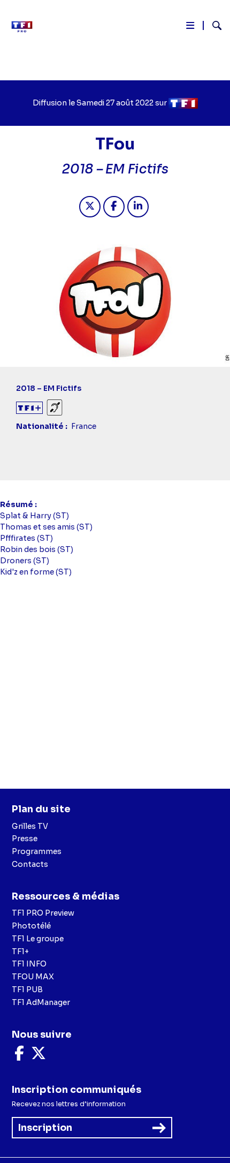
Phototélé (31, 926)
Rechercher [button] (213, 25)
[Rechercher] (213, 27)
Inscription (45, 1128)
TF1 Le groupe (38, 938)
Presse (24, 838)
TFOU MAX (33, 976)
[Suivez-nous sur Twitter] (38, 1056)
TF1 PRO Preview (43, 913)
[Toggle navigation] (190, 27)
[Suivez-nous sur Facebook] (19, 1056)
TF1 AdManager (41, 1002)
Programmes (37, 851)
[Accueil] (25, 26)
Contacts (30, 864)
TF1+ (20, 951)
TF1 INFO (29, 964)
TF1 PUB (27, 989)
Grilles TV (30, 826)
